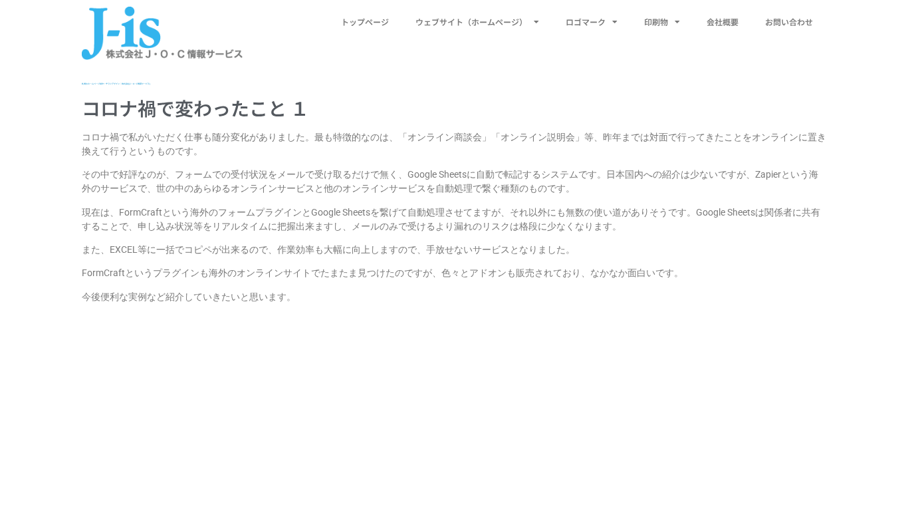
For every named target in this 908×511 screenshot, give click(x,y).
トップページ (365, 21)
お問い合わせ (789, 21)
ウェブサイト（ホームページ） (471, 21)
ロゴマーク (586, 21)
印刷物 (656, 21)
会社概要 (722, 21)
